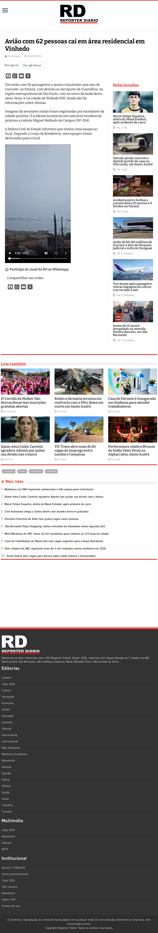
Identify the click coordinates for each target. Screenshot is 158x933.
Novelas (6, 767)
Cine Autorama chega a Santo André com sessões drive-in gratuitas (46, 511)
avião (23, 471)
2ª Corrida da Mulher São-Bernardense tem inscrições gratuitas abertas (23, 402)
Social (5, 799)
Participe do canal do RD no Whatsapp (39, 269)
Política (6, 786)
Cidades (6, 677)
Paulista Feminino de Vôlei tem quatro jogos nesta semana (41, 519)
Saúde (5, 792)
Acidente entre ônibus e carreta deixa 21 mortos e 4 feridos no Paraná (132, 203)
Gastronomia (9, 735)
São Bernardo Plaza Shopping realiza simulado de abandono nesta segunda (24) (55, 526)
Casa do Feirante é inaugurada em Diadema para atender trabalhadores (132, 402)
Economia (8, 703)
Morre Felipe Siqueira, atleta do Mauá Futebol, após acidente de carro (130, 119)
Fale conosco (9, 887)
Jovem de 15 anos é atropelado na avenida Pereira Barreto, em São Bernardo (130, 330)
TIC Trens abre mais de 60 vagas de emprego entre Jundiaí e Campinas (75, 450)
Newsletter (8, 760)
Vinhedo (51, 471)
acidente (9, 471)
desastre (36, 471)
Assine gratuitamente (15, 874)
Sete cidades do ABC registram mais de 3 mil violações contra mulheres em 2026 (55, 548)
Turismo (7, 811)
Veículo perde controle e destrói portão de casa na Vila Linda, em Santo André (133, 161)
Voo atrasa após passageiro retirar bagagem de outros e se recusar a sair (132, 287)
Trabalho (7, 805)
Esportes (7, 722)
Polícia (5, 779)
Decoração (8, 697)
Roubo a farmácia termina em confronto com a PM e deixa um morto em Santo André (79, 402)
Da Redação (14, 56)
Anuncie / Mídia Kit (13, 867)
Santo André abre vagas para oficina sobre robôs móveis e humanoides (51, 556)
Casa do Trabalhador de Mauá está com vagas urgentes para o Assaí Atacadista (54, 541)
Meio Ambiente (11, 748)
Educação (7, 716)
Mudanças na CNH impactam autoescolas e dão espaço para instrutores (49, 489)
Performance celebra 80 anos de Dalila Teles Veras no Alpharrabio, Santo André (131, 450)
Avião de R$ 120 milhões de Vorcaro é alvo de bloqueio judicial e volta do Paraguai (132, 245)
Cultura (6, 690)
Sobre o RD (8, 899)
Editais (6, 709)
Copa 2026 (8, 684)
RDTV (5, 849)
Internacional (10, 741)
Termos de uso (11, 906)
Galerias (7, 728)
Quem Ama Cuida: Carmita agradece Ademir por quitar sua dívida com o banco (23, 450)
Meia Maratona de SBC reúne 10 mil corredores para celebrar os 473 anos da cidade (57, 533)
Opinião (6, 773)
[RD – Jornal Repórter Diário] (79, 13)
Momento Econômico (14, 754)
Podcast (6, 843)
